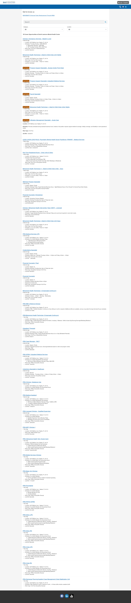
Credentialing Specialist (30, 250)
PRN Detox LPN (28, 515)
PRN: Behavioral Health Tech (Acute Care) (36, 439)
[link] (9, 2)
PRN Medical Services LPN (31, 234)
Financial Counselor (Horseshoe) (33, 195)
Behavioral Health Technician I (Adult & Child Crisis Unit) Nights (42, 55)
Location (69, 27)
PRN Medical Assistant (30, 395)
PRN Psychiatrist (28, 486)
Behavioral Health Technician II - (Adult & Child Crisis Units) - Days (43, 169)
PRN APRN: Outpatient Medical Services (35, 354)
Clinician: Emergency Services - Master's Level (37, 39)
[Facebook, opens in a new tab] (123, 6)
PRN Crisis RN (27, 563)
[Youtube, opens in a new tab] (71, 597)
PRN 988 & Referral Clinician (31, 304)
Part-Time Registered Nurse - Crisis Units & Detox (38, 152)
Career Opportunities (10, 7)
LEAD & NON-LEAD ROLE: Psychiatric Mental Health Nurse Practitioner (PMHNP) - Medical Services (53, 139)
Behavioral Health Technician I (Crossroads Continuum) (39, 291)
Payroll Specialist (35, 94)
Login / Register (123, 2)
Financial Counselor (29, 276)
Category (26, 27)
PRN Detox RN (27, 531)
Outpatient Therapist (29, 328)
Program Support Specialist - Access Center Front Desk (47, 68)
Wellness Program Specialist (31, 182)
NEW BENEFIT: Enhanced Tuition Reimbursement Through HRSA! (39, 15)
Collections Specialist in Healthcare (33, 369)
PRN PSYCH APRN (29, 502)
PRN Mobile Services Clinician (32, 455)
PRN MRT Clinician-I (29, 427)
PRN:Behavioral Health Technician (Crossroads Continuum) (41, 315)
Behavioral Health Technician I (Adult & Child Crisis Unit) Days (41, 221)
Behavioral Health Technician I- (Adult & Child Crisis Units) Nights (50, 107)
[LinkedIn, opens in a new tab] (126, 6)
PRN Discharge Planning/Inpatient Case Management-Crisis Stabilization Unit (46, 579)
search (120, 6)
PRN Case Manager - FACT (31, 341)
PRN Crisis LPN (27, 547)
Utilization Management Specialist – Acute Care (44, 120)
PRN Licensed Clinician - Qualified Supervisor (37, 411)
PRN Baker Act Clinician (30, 471)
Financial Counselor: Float (31, 263)
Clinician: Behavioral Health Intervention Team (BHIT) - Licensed (42, 208)
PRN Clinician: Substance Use (32, 382)
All (25, 29)
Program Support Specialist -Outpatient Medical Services (47, 81)
